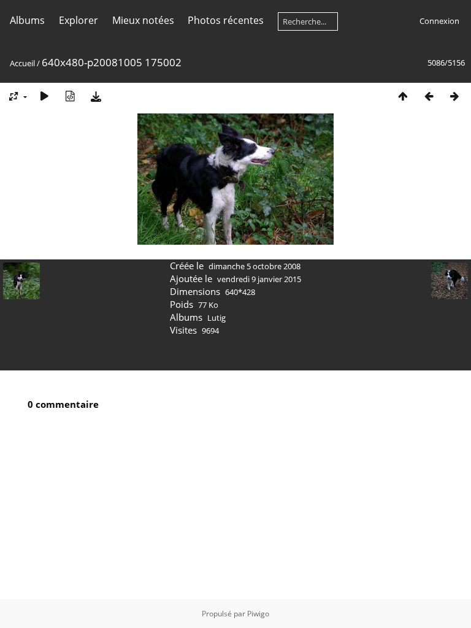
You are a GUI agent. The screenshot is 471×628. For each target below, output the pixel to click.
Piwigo (258, 613)
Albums (27, 20)
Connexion (439, 20)
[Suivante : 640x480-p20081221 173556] (454, 96)
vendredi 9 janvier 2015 (259, 279)
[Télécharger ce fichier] (96, 96)
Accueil (22, 63)
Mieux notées (143, 20)
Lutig (216, 317)
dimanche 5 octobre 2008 (255, 266)
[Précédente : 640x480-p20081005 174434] (429, 96)
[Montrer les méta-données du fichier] (70, 96)
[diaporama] (44, 96)
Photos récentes (226, 20)
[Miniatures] (403, 96)
